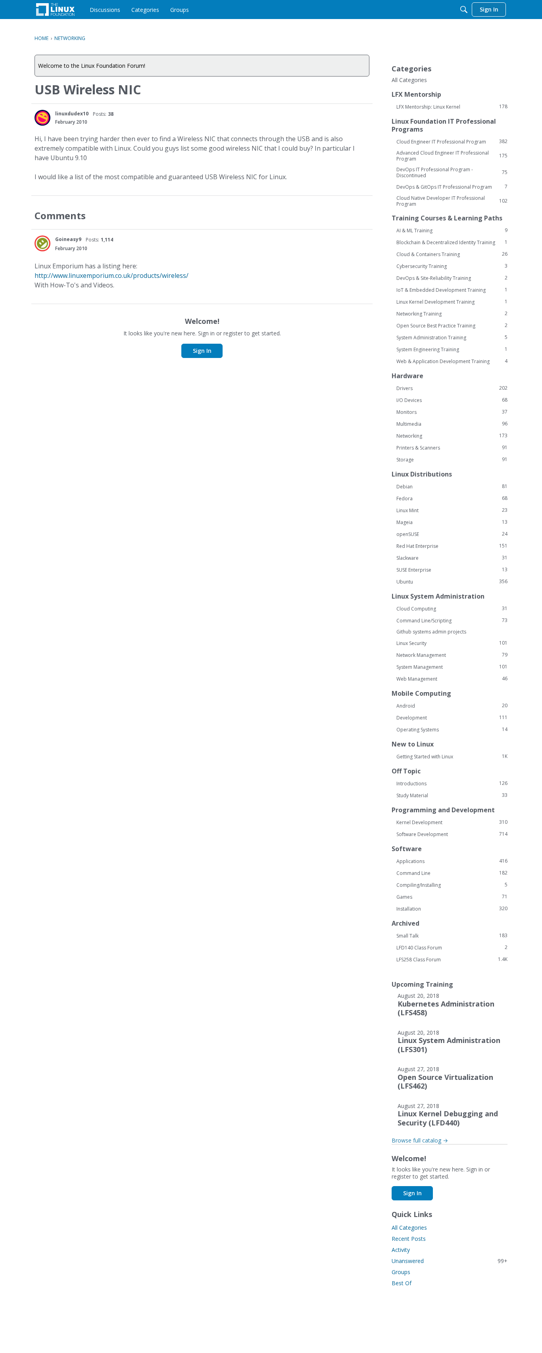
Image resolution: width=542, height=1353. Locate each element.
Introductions (451, 783)
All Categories (409, 80)
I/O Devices (451, 400)
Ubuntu (451, 581)
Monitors (451, 411)
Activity (401, 1249)
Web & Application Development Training (451, 361)
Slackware (451, 557)
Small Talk (451, 935)
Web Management (451, 678)
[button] (42, 118)
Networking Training (451, 313)
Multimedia (451, 423)
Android (451, 705)
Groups (401, 1272)
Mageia (451, 522)
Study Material (451, 795)
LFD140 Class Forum (451, 947)
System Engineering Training (451, 349)
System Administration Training (451, 337)
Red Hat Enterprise (451, 545)
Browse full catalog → (420, 1140)
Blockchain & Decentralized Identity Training (451, 242)
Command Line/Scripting (451, 620)
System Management (451, 666)
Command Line (451, 872)
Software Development (451, 834)
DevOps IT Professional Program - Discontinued (451, 172)
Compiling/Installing (451, 884)
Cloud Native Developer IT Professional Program (451, 201)
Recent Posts (409, 1238)
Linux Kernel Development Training (451, 301)
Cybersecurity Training (451, 266)
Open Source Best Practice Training (451, 325)
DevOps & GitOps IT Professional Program (451, 186)
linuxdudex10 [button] (71, 113)
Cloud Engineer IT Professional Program (451, 141)
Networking (451, 435)
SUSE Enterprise (451, 569)
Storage (451, 459)
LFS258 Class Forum (451, 959)
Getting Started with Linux (451, 756)
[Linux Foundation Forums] (55, 9)
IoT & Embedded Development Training (451, 289)
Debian (451, 486)
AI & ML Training (451, 230)
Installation (451, 908)
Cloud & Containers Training (451, 254)
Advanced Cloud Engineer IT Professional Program (451, 156)
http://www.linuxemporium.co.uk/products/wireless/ (111, 275)
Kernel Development (451, 822)
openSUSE (451, 534)
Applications (451, 861)
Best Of (401, 1283)
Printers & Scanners (451, 447)
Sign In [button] (202, 350)
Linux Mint (451, 510)
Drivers (451, 388)
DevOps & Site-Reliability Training (451, 277)
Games (451, 896)
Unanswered (449, 1261)
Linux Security (451, 643)
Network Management (451, 654)
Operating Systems (451, 729)
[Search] (464, 9)
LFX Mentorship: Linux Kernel (451, 106)
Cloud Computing (451, 608)
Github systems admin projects (431, 632)
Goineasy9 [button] (68, 239)
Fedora (451, 498)
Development (451, 717)
